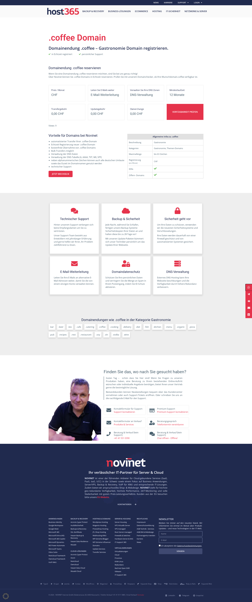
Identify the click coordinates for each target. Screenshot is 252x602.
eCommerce (141, 11)
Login (197, 2)
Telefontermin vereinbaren (170, 424)
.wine (126, 334)
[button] (6, 596)
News (156, 2)
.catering (90, 326)
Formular (140, 595)
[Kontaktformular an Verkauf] (108, 422)
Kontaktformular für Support (128, 408)
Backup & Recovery (93, 11)
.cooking (114, 326)
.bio (70, 326)
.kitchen (157, 326)
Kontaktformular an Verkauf (127, 421)
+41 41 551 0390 (122, 438)
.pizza (192, 326)
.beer (61, 326)
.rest (73, 334)
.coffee (102, 326)
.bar (52, 326)
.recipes (63, 334)
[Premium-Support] (152, 410)
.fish (147, 326)
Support (182, 2)
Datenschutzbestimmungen (189, 545)
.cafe (78, 326)
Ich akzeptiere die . (181, 545)
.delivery (127, 326)
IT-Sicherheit (173, 11)
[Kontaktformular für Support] (108, 410)
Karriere (168, 2)
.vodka (116, 334)
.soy (98, 334)
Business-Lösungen (119, 11)
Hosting (157, 11)
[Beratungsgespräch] (152, 422)
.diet (138, 326)
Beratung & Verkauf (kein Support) (126, 433)
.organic (181, 326)
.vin (106, 334)
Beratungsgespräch (167, 421)
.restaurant (85, 334)
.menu (169, 326)
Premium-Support (166, 408)
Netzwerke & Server (196, 11)
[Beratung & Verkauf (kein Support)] (108, 433)
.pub (52, 334)
